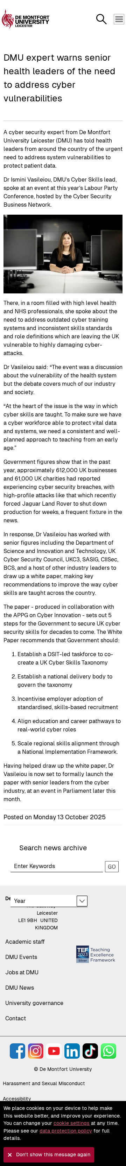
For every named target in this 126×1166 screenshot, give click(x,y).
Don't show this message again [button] (53, 1154)
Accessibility (17, 1099)
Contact (15, 1018)
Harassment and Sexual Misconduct (44, 1083)
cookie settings (72, 1123)
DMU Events (21, 957)
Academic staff (25, 941)
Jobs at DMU (21, 972)
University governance (34, 1003)
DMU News (19, 987)
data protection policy (66, 1131)
